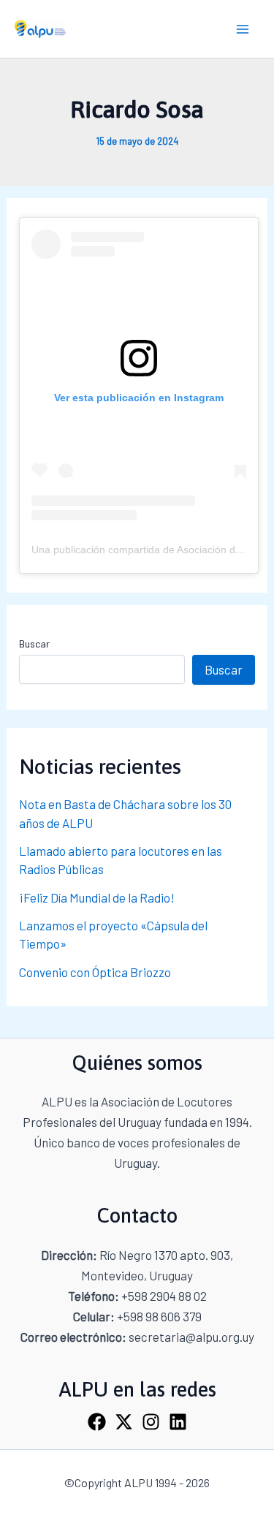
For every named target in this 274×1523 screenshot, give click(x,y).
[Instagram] (151, 1422)
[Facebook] (97, 1422)
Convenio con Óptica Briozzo (95, 972)
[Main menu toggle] (243, 29)
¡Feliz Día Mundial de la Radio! (97, 897)
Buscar (34, 643)
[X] (124, 1422)
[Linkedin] (178, 1422)
